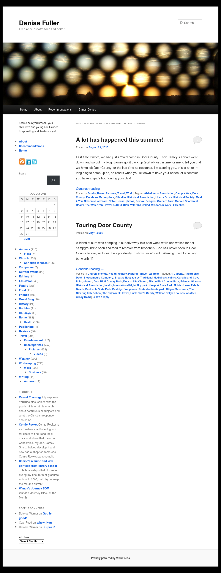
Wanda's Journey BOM (34, 488)
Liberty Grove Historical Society (175, 197)
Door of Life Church (135, 281)
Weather (154, 273)
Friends (102, 273)
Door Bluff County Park (107, 281)
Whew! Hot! (44, 522)
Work (129, 193)
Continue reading (90, 188)
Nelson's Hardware (95, 201)
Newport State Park (161, 285)
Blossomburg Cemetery (98, 277)
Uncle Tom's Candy (142, 293)
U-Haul (117, 205)
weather (191, 293)
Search (23, 173)
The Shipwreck (112, 293)
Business (35, 372)
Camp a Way (183, 193)
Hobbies (24, 308)
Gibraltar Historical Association (134, 197)
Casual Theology (30, 397)
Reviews (24, 331)
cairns (172, 277)
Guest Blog (26, 299)
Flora (27, 254)
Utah (126, 205)
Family (92, 193)
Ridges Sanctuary (177, 289)
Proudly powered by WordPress (110, 558)
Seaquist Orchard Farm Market (165, 201)
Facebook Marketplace (100, 197)
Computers (26, 267)
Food (22, 290)
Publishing (26, 326)
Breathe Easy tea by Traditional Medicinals (141, 277)
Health (113, 273)
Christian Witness (35, 263)
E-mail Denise (87, 109)
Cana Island (184, 277)
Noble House (117, 201)
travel (108, 205)
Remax (140, 201)
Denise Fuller (39, 22)
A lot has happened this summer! (120, 139)
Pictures (111, 193)
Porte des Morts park (152, 289)
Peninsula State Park (98, 289)
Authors (29, 381)
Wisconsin (157, 205)
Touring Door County (104, 225)
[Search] (53, 180)
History (122, 273)
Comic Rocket (28, 424)
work (168, 205)
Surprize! (49, 527)
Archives (24, 537)
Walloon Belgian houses (170, 293)
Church (92, 273)
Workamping (27, 363)
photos (130, 201)
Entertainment (33, 340)
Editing (24, 276)
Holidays (25, 313)
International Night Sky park (130, 285)
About (38, 109)
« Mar (26, 239)
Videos (38, 354)
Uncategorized (33, 345)
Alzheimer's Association (159, 193)
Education (26, 281)
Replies (179, 205)
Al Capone (176, 273)
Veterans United (140, 205)
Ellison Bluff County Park (163, 281)
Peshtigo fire (120, 289)
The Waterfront (94, 205)
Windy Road (83, 297)
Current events (28, 272)
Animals (24, 249)
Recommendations (60, 109)
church (88, 281)
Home (23, 109)
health (108, 285)
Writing (24, 377)
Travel (121, 193)
